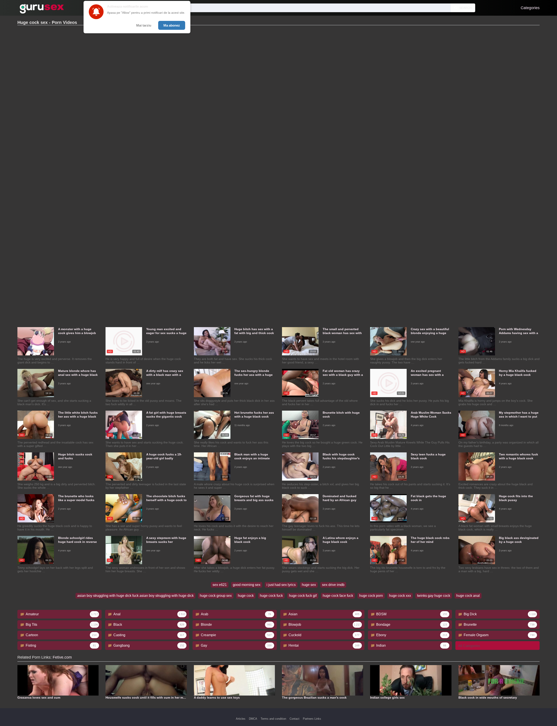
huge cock (246, 595)
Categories (530, 8)
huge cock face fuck (338, 595)
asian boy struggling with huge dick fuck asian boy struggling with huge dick (135, 595)
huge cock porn (371, 595)
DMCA (253, 718)
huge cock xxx (400, 595)
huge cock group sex (216, 595)
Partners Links (312, 718)
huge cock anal (468, 595)
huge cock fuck (271, 595)
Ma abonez (171, 25)
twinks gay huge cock (433, 595)
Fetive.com (62, 657)
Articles (240, 718)
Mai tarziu (143, 25)
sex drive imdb (333, 585)
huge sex (309, 585)
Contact (294, 718)
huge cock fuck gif (303, 595)
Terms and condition (273, 718)
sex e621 (220, 585)
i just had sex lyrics (281, 585)
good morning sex (246, 585)
